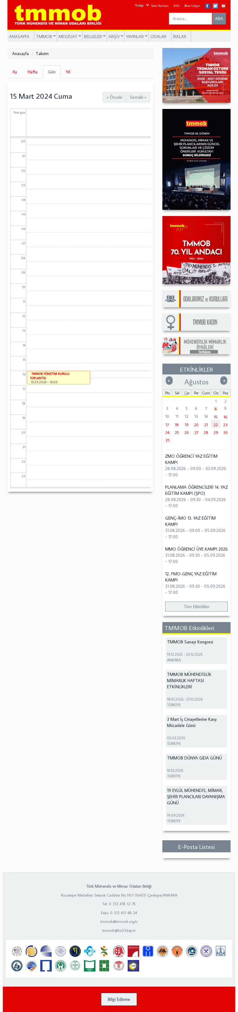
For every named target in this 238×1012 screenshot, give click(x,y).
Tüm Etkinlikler (196, 606)
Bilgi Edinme (119, 999)
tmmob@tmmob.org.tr (119, 921)
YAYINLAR (134, 37)
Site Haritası (160, 5)
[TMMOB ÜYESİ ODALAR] (196, 299)
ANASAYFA (19, 36)
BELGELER (92, 37)
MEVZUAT (67, 37)
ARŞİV (113, 37)
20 (196, 424)
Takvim (42, 53)
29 (216, 432)
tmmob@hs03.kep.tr (119, 930)
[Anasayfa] (60, 15)
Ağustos (196, 381)
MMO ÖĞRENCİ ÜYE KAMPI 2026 (196, 549)
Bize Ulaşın (192, 5)
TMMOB (43, 37)
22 (216, 424)
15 (216, 416)
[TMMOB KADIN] (196, 322)
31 (167, 440)
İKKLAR (179, 36)
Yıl (68, 72)
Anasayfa (20, 53)
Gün (54, 73)
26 (186, 432)
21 (206, 424)
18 (177, 424)
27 (196, 432)
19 (187, 424)
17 (167, 424)
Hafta (32, 72)
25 (177, 432)
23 (225, 424)
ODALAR (158, 36)
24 (167, 432)
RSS (176, 5)
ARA (219, 18)
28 (206, 432)
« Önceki (114, 97)
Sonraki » (138, 97)
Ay (14, 72)
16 (225, 416)
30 (225, 432)
